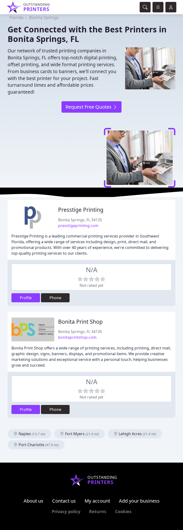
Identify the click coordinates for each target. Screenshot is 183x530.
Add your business (139, 501)
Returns (97, 511)
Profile (26, 297)
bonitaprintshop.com (77, 337)
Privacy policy (66, 511)
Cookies (123, 511)
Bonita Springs (44, 17)
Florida (16, 17)
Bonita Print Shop (80, 321)
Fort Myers (81, 433)
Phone (55, 297)
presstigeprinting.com (78, 225)
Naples (31, 433)
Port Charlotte (38, 444)
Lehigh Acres (137, 433)
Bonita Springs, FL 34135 (80, 219)
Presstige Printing (80, 209)
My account (97, 501)
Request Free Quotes (89, 107)
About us (33, 501)
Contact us (64, 501)
